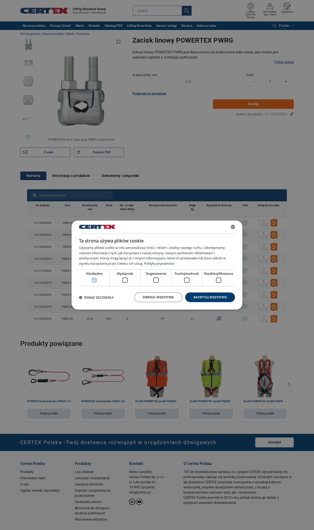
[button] (96, 297)
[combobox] (233, 227)
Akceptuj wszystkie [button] (210, 297)
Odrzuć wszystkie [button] (158, 297)
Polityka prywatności (159, 263)
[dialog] (157, 265)
